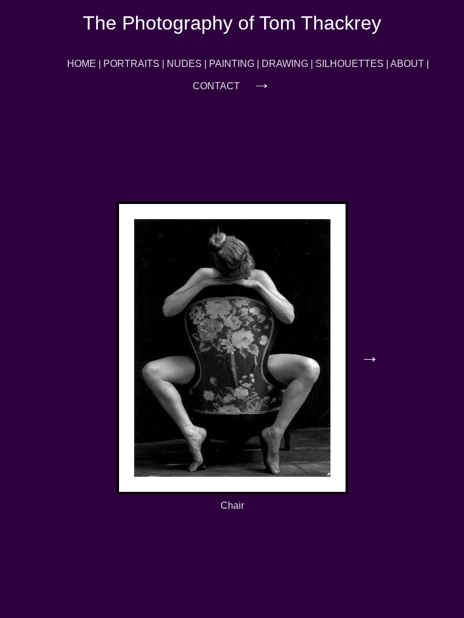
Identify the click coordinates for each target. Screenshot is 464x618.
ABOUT (407, 64)
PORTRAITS (131, 64)
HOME (81, 64)
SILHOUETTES (349, 64)
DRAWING (285, 64)
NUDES (184, 64)
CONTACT (216, 86)
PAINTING (231, 64)
